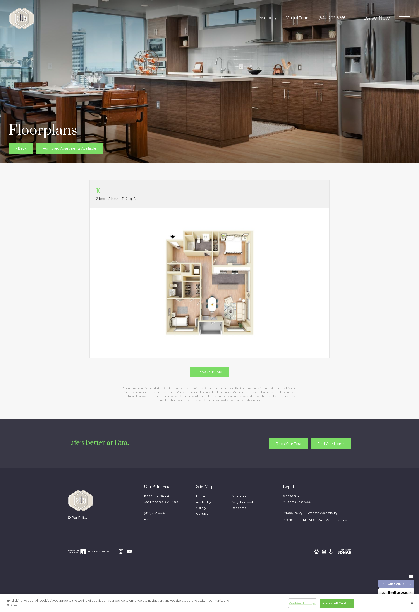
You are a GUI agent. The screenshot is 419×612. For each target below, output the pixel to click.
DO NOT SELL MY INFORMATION (306, 520)
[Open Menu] (404, 18)
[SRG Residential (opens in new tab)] (89, 551)
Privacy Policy (292, 513)
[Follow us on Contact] (129, 551)
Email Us (150, 519)
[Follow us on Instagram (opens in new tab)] (121, 551)
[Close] (412, 602)
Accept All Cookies (336, 603)
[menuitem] (210, 497)
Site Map (340, 520)
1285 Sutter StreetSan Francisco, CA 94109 (161, 499)
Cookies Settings (302, 603)
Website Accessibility (322, 513)
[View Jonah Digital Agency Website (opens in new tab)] (344, 551)
